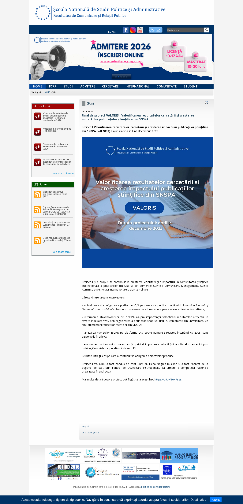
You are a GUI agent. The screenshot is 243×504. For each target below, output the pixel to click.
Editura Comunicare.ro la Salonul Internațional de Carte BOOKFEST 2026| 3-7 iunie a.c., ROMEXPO (57, 211)
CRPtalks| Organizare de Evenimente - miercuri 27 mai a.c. (56, 225)
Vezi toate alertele (63, 173)
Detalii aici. (198, 500)
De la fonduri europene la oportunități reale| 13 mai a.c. (57, 240)
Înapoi (85, 426)
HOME (47, 92)
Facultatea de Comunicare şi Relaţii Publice (42, 13)
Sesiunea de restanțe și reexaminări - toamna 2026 (55, 146)
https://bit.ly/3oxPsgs (168, 379)
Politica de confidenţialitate (155, 486)
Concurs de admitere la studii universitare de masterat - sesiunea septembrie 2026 (55, 117)
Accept (216, 499)
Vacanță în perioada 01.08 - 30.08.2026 (57, 130)
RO (109, 31)
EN (114, 31)
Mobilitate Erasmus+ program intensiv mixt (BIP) (55, 194)
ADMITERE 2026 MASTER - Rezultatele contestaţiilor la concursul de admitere (57, 162)
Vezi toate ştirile (62, 252)
